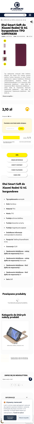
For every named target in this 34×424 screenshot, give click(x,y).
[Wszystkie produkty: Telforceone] (27, 109)
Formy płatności (17, 170)
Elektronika (6, 20)
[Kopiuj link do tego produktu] (31, 22)
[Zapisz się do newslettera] (30, 379)
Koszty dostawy (17, 165)
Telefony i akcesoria (16, 20)
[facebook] (11, 384)
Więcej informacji (17, 160)
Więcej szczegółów (8, 96)
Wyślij (21, 128)
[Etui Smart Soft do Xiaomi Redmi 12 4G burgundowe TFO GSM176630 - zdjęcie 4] (4, 52)
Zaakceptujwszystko (10, 417)
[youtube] (18, 384)
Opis (17, 155)
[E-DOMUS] (17, 6)
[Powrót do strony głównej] (1, 20)
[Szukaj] (24, 15)
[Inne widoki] (5, 40)
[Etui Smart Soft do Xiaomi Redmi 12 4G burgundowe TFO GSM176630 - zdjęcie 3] (4, 46)
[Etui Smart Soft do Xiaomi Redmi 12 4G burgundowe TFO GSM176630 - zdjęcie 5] (4, 59)
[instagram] (15, 384)
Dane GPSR (17, 175)
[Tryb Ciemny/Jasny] (22, 384)
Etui (24, 20)
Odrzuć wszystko (24, 417)
